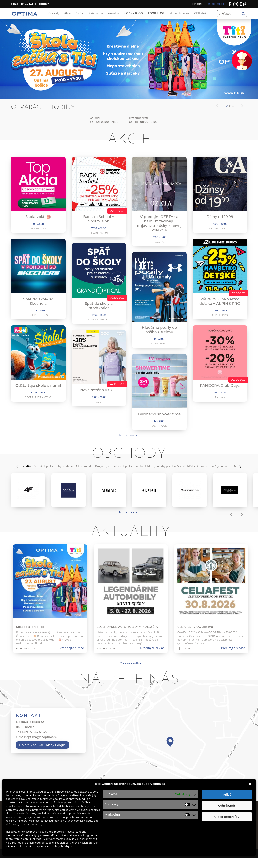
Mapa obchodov (179, 13)
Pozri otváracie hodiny (30, 4)
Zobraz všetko (129, 435)
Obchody (53, 13)
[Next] (240, 467)
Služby (79, 13)
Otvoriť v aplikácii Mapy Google (42, 745)
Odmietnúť (226, 806)
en (243, 4)
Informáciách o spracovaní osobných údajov (45, 846)
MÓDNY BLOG (133, 13)
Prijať (227, 794)
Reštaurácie (96, 13)
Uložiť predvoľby (226, 817)
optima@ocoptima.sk (41, 737)
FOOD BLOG (156, 13)
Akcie (67, 13)
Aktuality (113, 13)
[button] (250, 784)
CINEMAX (200, 13)
